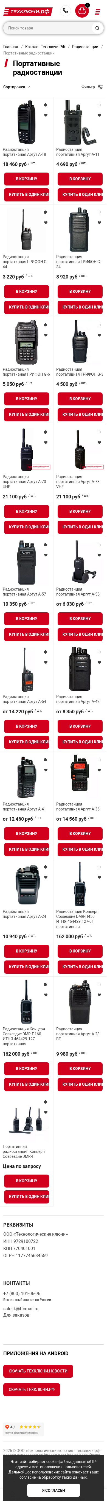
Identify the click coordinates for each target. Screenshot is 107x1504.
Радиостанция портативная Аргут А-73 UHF (24, 481)
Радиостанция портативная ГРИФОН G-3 (79, 371)
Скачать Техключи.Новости (38, 1371)
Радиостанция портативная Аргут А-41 (24, 806)
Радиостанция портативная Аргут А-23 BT (78, 1034)
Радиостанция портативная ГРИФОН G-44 (25, 262)
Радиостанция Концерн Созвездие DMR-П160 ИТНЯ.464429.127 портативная (24, 1036)
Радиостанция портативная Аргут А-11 (78, 152)
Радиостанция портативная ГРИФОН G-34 (78, 262)
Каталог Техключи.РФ (45, 47)
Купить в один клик (29, 194)
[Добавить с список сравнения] (45, 104)
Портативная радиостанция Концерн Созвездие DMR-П (24, 1151)
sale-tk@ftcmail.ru (20, 1308)
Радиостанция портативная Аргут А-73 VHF (78, 481)
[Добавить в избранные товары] (45, 115)
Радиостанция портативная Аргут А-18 (24, 152)
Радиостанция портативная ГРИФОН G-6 (26, 371)
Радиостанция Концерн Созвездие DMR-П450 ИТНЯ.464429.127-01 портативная (77, 919)
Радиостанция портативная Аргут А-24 (24, 914)
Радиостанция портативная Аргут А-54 (24, 699)
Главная (10, 47)
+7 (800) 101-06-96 (65, 10)
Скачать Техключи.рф (32, 1389)
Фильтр (88, 87)
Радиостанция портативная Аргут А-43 (78, 699)
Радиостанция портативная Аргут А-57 (24, 591)
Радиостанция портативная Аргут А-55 (78, 591)
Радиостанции (85, 47)
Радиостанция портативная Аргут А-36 (78, 806)
